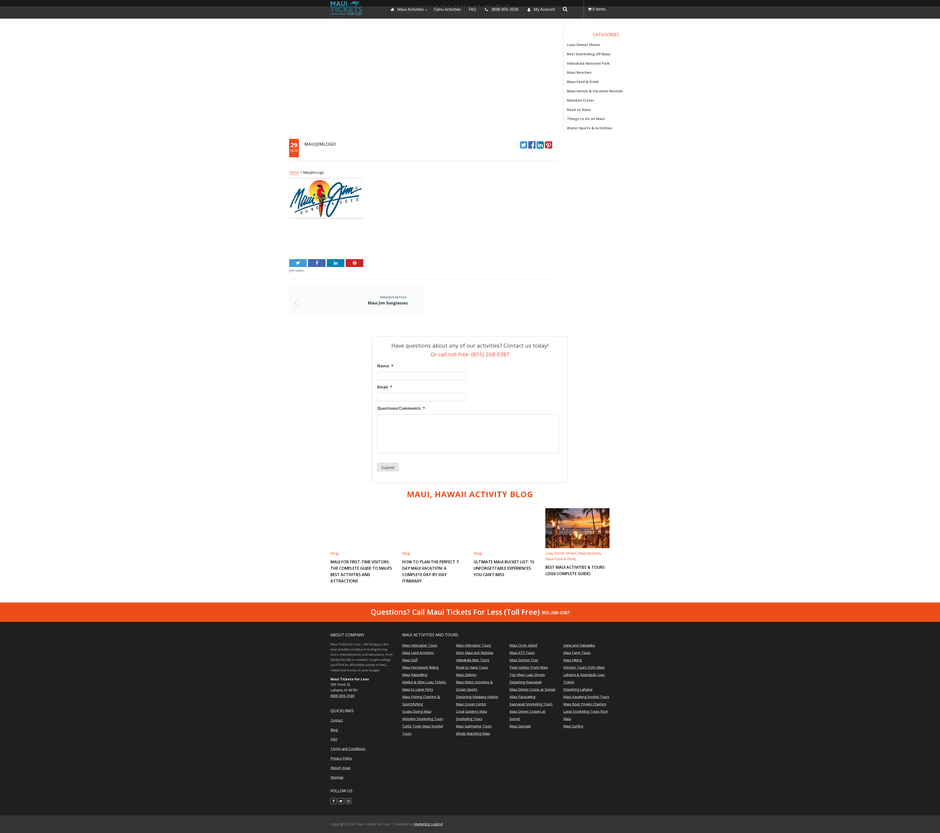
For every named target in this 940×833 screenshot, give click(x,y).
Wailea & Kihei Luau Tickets (424, 682)
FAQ (333, 739)
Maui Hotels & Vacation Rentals (595, 91)
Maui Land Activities (418, 652)
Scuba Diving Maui (416, 711)
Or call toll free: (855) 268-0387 (470, 354)
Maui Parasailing (522, 696)
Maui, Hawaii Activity (470, 494)
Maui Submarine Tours (474, 726)
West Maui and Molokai (474, 652)
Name (385, 366)
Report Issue (340, 767)
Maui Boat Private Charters (584, 704)
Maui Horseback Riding (420, 667)
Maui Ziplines (466, 674)
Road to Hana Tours (472, 667)
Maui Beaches (579, 72)
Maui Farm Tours (577, 652)
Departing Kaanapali (525, 682)
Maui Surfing (573, 726)
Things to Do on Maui (586, 118)
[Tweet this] (523, 144)
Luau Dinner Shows (583, 44)
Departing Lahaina (577, 689)
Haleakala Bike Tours (472, 660)
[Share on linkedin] (540, 144)
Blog (334, 553)
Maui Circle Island (523, 645)
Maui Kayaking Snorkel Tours (586, 696)
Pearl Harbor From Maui (528, 667)
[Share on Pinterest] (548, 144)
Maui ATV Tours (522, 652)
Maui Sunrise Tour (523, 660)
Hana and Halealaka (579, 645)
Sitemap (336, 777)
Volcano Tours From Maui (584, 667)
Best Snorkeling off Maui (588, 54)
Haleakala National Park (588, 63)
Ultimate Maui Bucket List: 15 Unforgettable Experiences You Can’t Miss (504, 568)
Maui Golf (410, 660)
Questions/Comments (401, 408)
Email (384, 387)
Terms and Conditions (347, 748)
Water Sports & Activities (589, 128)
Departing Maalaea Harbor (477, 696)
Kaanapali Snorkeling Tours (530, 704)
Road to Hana (579, 109)
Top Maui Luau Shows (527, 674)
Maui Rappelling (414, 674)
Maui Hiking (572, 660)
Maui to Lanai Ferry (417, 689)
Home (294, 172)
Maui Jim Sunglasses (308, 238)
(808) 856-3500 (342, 695)
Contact (336, 720)
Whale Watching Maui (473, 733)
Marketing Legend (428, 824)
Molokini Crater (580, 100)
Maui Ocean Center (471, 704)
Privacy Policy (341, 758)
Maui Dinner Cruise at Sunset (532, 689)
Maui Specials (520, 726)
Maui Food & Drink (583, 81)
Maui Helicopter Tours (419, 645)
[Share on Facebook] (532, 144)
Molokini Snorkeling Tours (422, 718)
